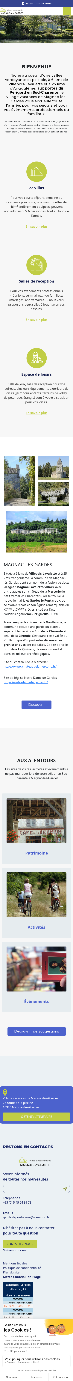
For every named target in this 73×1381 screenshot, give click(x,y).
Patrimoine (36, 853)
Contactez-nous (20, 1244)
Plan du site (11, 1272)
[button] (36, 705)
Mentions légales (15, 1263)
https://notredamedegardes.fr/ (26, 682)
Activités (36, 927)
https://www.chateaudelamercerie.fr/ (30, 666)
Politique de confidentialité (22, 1268)
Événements (36, 1001)
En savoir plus (36, 226)
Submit (65, 1189)
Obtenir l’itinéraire (36, 1117)
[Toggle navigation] (67, 11)
